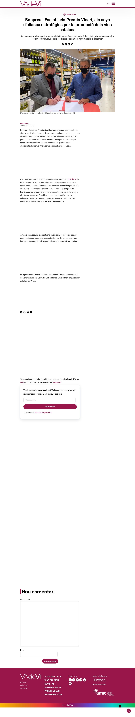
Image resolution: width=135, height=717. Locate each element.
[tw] (74, 681)
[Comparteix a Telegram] (72, 45)
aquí (22, 382)
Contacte (23, 688)
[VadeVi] (20, 7)
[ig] (77, 681)
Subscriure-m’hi (50, 406)
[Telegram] (81, 681)
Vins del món (52, 680)
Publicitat (23, 685)
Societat (49, 684)
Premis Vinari (71, 14)
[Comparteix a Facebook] (66, 45)
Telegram (57, 382)
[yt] (70, 684)
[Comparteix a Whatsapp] (69, 45)
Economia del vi (53, 676)
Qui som (23, 682)
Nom (22, 650)
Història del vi (53, 687)
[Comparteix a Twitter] (63, 45)
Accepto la (39, 412)
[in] (84, 681)
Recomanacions (53, 694)
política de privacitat (43, 412)
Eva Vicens (24, 124)
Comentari (25, 599)
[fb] (70, 681)
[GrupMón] (68, 705)
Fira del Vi (72, 179)
